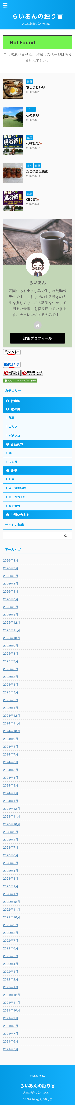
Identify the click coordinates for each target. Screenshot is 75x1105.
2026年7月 (10, 568)
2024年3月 (10, 785)
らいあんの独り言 (37, 16)
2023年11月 (11, 816)
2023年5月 (10, 863)
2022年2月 (10, 979)
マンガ (13, 462)
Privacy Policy (37, 1075)
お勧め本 (17, 444)
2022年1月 (10, 987)
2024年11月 (11, 723)
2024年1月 (10, 800)
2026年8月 (10, 560)
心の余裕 (32, 115)
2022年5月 (10, 956)
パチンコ (14, 435)
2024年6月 (10, 762)
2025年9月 (10, 645)
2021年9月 (10, 1018)
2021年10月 (11, 1010)
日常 (11, 479)
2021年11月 (11, 1002)
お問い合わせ (20, 514)
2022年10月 (11, 917)
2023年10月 (11, 824)
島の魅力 (14, 506)
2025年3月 (10, 692)
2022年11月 (11, 909)
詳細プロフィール (37, 338)
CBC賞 (31, 199)
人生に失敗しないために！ (37, 1092)
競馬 (11, 418)
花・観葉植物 (17, 488)
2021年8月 (10, 1025)
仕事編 (15, 400)
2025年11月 (11, 630)
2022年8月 (10, 932)
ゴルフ (13, 426)
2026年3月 (10, 599)
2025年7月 (10, 661)
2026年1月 (10, 614)
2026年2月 (10, 607)
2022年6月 (10, 948)
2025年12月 (11, 622)
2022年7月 (10, 940)
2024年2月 (10, 793)
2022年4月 (10, 963)
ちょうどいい (35, 87)
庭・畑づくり (17, 497)
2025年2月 (10, 700)
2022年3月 (10, 971)
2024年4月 (10, 777)
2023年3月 (10, 878)
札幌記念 (32, 143)
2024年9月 (10, 738)
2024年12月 (11, 715)
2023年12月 (11, 808)
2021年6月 (10, 1041)
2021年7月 (10, 1033)
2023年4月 (10, 870)
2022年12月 (11, 901)
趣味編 (15, 409)
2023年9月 (10, 831)
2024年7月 (10, 754)
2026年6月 (10, 575)
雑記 (14, 470)
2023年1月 (10, 894)
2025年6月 (10, 669)
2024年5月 (10, 769)
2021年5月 (10, 1049)
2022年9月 (10, 925)
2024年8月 (10, 746)
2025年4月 (10, 684)
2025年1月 (10, 707)
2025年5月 (10, 676)
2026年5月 (10, 583)
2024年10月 (11, 731)
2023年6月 (10, 855)
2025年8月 (10, 653)
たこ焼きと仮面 (37, 171)
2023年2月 (10, 886)
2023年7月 (10, 847)
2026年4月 (10, 591)
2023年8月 (10, 839)
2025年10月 (11, 638)
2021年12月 (11, 994)
